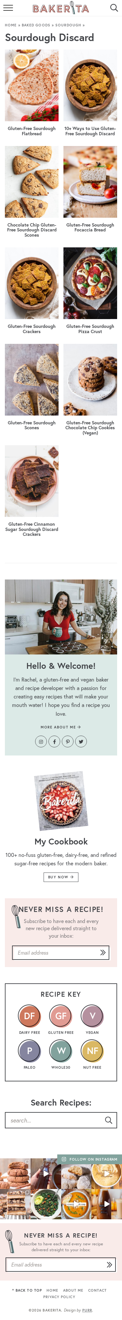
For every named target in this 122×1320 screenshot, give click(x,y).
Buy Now (59, 877)
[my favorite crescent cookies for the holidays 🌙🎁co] (76, 1173)
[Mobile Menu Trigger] (9, 11)
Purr (87, 1310)
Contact (97, 1290)
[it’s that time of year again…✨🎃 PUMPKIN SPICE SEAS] (106, 1204)
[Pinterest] (68, 741)
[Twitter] (81, 741)
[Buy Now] (61, 801)
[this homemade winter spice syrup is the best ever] (46, 1173)
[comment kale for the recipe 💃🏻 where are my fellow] (46, 1204)
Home (11, 25)
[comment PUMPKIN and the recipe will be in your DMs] (106, 1173)
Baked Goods (36, 25)
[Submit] (102, 953)
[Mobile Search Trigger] (113, 11)
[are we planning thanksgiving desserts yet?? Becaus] (15, 1204)
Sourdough (68, 25)
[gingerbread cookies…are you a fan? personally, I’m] (15, 1173)
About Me (73, 1290)
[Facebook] (54, 741)
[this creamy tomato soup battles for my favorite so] (76, 1204)
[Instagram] (41, 741)
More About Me (59, 727)
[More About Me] (61, 616)
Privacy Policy (59, 1297)
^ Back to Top (27, 1290)
